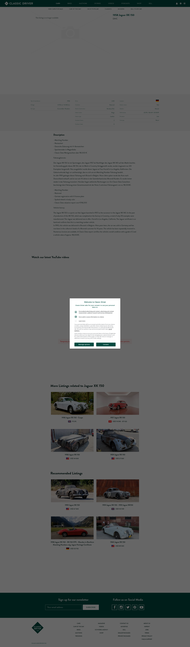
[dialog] (95, 323)
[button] (95, 321)
